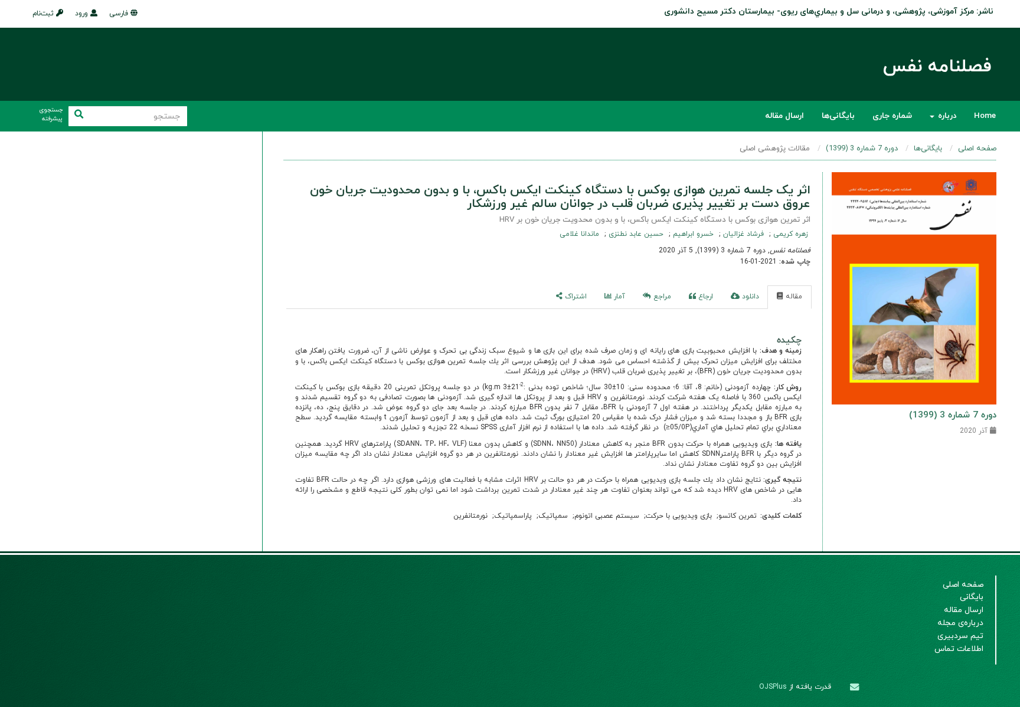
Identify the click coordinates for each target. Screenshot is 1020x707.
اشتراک (575, 296)
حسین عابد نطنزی (634, 234)
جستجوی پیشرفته (51, 114)
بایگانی (971, 597)
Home (985, 115)
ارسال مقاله (784, 115)
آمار (618, 296)
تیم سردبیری (960, 636)
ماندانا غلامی (579, 234)
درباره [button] (946, 115)
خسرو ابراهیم (692, 234)
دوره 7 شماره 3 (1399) (862, 148)
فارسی (119, 13)
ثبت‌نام (44, 13)
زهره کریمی (789, 234)
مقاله (792, 296)
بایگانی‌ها (838, 115)
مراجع (661, 296)
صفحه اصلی (977, 148)
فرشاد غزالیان (742, 234)
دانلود (749, 296)
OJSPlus (773, 687)
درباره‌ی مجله (960, 623)
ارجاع (704, 296)
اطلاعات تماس (958, 649)
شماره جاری (892, 115)
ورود (82, 13)
